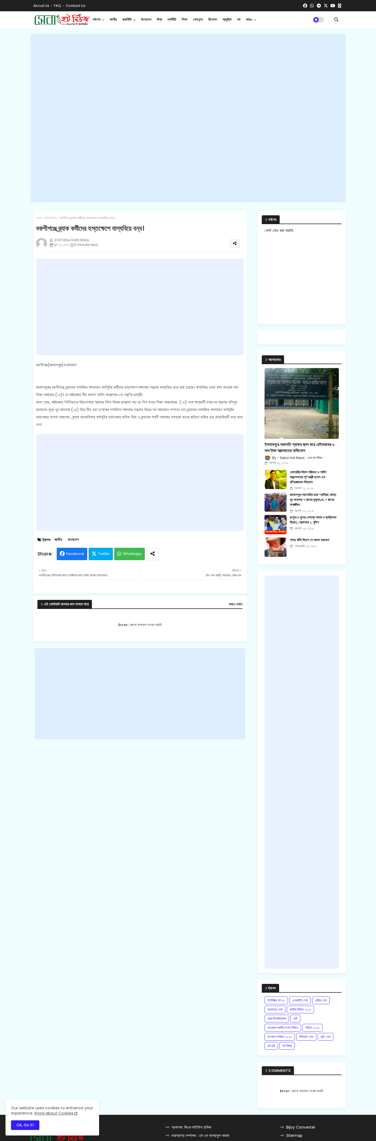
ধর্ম (238, 19)
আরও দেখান (236, 604)
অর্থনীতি (171, 19)
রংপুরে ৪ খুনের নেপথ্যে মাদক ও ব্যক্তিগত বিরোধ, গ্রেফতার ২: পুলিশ (313, 520)
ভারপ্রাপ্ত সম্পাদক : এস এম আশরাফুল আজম (200, 1135)
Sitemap (294, 1135)
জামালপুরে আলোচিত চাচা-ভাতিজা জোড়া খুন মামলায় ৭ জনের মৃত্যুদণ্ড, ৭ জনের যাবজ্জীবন (313, 499)
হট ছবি (271, 1045)
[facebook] (305, 5)
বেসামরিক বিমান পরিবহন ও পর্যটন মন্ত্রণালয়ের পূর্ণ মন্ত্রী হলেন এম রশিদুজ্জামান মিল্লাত (308, 477)
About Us (41, 5)
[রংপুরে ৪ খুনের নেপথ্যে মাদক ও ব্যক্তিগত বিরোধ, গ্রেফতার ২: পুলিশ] (276, 524)
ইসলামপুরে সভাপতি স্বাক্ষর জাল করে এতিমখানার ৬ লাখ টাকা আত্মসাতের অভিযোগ (299, 448)
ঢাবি (295, 1018)
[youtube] (332, 5)
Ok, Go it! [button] (25, 1125)
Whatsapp (132, 553)
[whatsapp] (312, 5)
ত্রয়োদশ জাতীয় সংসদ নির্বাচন (283, 1027)
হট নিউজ (287, 1045)
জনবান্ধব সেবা (275, 1009)
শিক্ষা (184, 19)
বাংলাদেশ (146, 19)
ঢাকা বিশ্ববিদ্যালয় (277, 1018)
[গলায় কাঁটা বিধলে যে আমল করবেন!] (276, 547)
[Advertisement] (188, 118)
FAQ (57, 5)
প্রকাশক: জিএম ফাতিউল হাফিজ (191, 1127)
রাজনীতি (127, 19)
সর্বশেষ (96, 19)
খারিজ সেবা (321, 1000)
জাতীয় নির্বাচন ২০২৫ (300, 1009)
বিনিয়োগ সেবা (306, 1036)
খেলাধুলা (198, 19)
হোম (38, 218)
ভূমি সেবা (325, 1036)
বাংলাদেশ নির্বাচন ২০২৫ (280, 1036)
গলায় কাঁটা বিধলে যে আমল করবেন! (309, 540)
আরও (249, 19)
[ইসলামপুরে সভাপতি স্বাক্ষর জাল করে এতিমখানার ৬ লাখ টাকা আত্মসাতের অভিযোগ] (302, 403)
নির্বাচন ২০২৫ (313, 1027)
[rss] (339, 5)
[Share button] (152, 554)
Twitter (104, 553)
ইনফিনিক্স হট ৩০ (276, 1000)
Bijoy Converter (300, 1127)
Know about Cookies (53, 1113)
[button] (336, 19)
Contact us (75, 5)
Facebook (75, 553)
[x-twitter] (325, 5)
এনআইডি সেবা (300, 1000)
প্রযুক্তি (226, 19)
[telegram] (318, 5)
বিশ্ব (159, 19)
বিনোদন (212, 19)
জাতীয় (113, 19)
